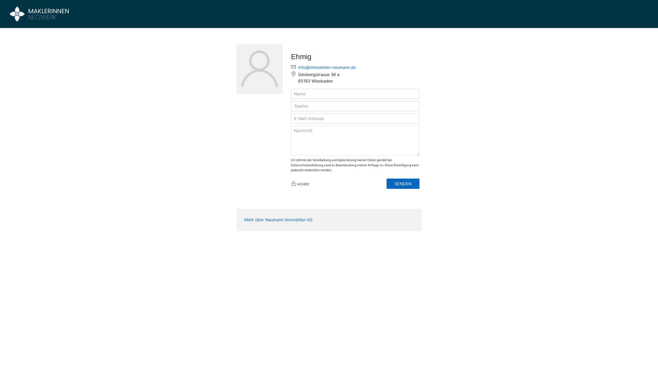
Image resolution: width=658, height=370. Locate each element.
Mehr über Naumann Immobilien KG (278, 219)
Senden (403, 183)
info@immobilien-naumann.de (327, 67)
